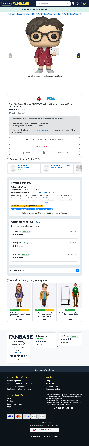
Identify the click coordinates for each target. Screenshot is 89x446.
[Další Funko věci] (51, 98)
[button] (79, 55)
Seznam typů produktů (50, 436)
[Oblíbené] (77, 4)
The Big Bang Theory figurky (74, 14)
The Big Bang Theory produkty (49, 14)
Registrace (11, 401)
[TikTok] (55, 408)
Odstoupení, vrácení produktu (19, 389)
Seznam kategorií (36, 436)
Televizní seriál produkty (26, 14)
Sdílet (27, 153)
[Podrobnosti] (77, 270)
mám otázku (63, 153)
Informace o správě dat (16, 386)
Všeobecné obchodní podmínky (19, 383)
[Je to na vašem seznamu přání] (28, 286)
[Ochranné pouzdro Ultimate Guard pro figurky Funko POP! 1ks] (24, 172)
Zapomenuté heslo (14, 404)
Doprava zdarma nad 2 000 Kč (45, 9)
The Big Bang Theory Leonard (49, 192)
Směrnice (39, 222)
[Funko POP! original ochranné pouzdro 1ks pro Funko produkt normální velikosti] (57, 172)
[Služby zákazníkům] (73, 4)
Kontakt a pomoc (14, 381)
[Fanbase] (21, 4)
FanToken (50, 383)
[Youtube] (72, 408)
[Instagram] (63, 408)
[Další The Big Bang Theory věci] (39, 98)
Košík (9, 407)
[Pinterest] (59, 408)
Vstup (9, 398)
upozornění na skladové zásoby (41, 130)
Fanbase (11, 14)
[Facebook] (67, 408)
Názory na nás (52, 386)
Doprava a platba (53, 389)
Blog (48, 381)
